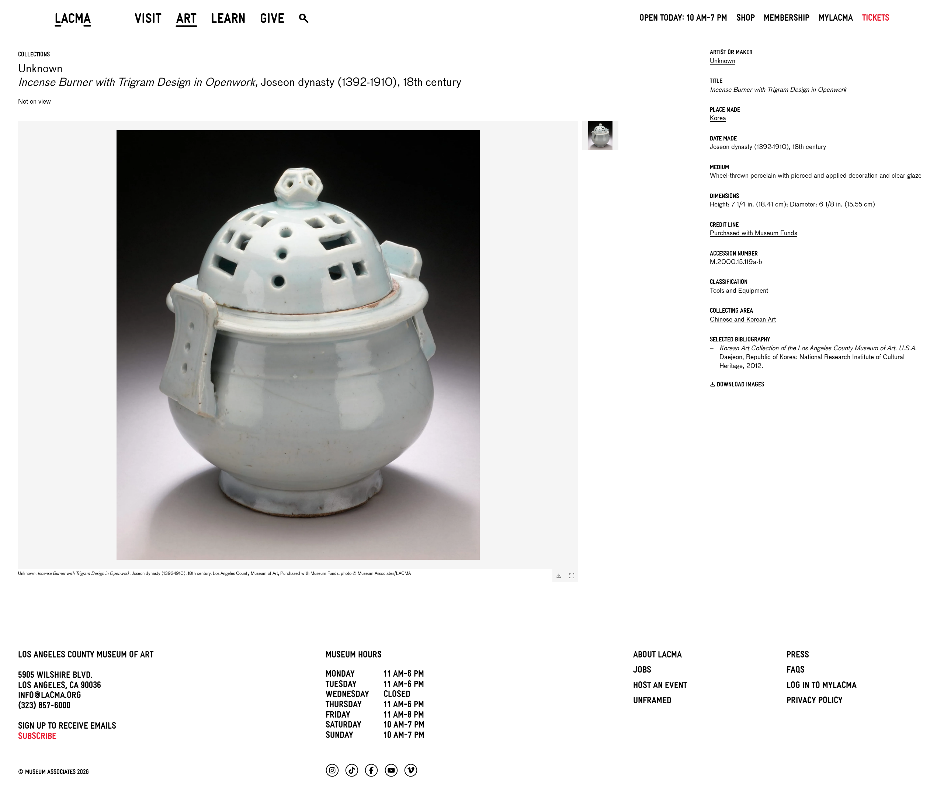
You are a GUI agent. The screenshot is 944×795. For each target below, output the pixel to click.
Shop (745, 19)
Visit (148, 21)
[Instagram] (332, 770)
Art (186, 21)
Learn (228, 21)
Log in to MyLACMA (822, 686)
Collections (34, 55)
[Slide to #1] (600, 135)
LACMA (73, 21)
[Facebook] (371, 770)
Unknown (722, 61)
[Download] (558, 575)
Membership (786, 19)
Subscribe (37, 737)
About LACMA (657, 656)
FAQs (796, 671)
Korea (718, 118)
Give (272, 21)
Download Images (740, 385)
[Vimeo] (410, 770)
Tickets (875, 19)
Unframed (652, 702)
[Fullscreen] (571, 575)
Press (798, 656)
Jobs (642, 671)
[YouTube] (391, 770)
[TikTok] (351, 770)
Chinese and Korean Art (743, 320)
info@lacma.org (49, 696)
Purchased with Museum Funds (753, 233)
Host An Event (660, 686)
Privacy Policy (815, 702)
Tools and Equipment (739, 291)
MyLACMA (836, 19)
